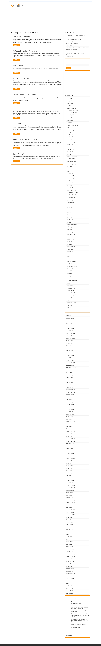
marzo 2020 (69, 353)
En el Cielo (69, 166)
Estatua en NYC (18, 65)
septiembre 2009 (70, 463)
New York (71, 136)
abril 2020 (68, 350)
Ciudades (69, 130)
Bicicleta (69, 120)
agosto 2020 (69, 340)
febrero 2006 (69, 527)
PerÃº (68, 256)
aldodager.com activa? (21, 78)
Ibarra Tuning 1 (18, 154)
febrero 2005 (69, 549)
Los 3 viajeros (17, 123)
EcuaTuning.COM (71, 164)
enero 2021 (68, 330)
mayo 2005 (68, 541)
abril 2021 (68, 326)
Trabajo (69, 297)
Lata (68, 212)
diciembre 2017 (69, 389)
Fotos (68, 185)
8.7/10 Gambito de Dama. (72, 43)
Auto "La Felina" (72, 110)
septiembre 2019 (70, 367)
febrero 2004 (69, 568)
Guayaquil (71, 132)
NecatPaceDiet (70, 239)
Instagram (69, 202)
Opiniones (69, 249)
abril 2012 (68, 426)
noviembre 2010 (70, 441)
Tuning (70, 114)
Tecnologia (70, 290)
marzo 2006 (69, 524)
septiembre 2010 (70, 443)
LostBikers (69, 219)
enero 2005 (68, 551)
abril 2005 (68, 544)
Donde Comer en (71, 156)
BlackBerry (71, 292)
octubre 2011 (69, 433)
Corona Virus (71, 278)
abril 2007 (68, 507)
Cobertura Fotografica (72, 142)
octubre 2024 (69, 318)
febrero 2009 (69, 480)
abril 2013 (68, 419)
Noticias (69, 244)
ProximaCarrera (71, 261)
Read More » (16, 45)
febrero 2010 (69, 453)
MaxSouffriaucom (71, 224)
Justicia (69, 205)
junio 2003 (68, 588)
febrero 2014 (69, 409)
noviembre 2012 (70, 421)
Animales (69, 103)
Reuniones (69, 268)
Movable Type (72, 294)
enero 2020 (68, 357)
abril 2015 (68, 399)
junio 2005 (68, 539)
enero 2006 (68, 529)
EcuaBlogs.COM (71, 161)
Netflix (68, 241)
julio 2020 (68, 343)
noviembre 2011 (70, 431)
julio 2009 (68, 468)
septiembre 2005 (70, 532)
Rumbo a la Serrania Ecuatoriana (25, 139)
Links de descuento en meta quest (74, 39)
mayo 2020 (68, 348)
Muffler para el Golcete (21, 36)
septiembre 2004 (70, 561)
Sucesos (69, 285)
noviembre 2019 (70, 362)
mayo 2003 (68, 590)
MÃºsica (69, 227)
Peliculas (69, 251)
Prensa (69, 259)
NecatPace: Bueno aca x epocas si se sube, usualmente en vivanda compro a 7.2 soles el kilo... (80, 615)
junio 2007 (68, 505)
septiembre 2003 (70, 581)
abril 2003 (68, 593)
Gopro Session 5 (72, 192)
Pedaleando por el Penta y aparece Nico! (76, 35)
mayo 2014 (68, 406)
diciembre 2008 (69, 485)
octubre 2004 (69, 558)
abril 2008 (68, 495)
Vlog (68, 307)
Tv (68, 300)
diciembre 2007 (69, 500)
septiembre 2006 (70, 514)
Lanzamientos (70, 210)
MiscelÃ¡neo (70, 234)
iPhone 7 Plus (72, 194)
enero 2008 (68, 497)
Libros (68, 217)
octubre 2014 (69, 404)
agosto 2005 (69, 534)
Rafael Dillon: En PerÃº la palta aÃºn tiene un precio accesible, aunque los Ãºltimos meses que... (79, 621)
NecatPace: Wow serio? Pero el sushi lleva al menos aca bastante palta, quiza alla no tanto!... (79, 626)
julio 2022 (68, 323)
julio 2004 (68, 566)
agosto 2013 (69, 416)
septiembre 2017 (70, 397)
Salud (68, 276)
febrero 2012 (69, 429)
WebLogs (69, 310)
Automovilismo (70, 108)
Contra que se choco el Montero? (24, 94)
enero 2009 (68, 482)
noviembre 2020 (70, 333)
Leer (68, 214)
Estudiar (69, 168)
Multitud (70, 178)
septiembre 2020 (70, 338)
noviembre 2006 (70, 509)
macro (70, 187)
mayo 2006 (68, 522)
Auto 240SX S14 (72, 112)
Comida (69, 144)
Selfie (68, 283)
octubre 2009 (69, 460)
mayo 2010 (68, 448)
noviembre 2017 (70, 392)
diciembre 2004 (69, 554)
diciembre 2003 (69, 573)
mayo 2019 (68, 377)
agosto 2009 (69, 465)
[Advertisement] (62, 14)
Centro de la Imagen (72, 125)
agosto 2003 (69, 583)
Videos (69, 305)
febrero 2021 (69, 328)
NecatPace (69, 237)
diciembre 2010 (69, 438)
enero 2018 (68, 387)
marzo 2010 (69, 451)
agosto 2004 (69, 563)
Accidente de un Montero (22, 109)
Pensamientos (70, 254)
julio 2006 (68, 517)
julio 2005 (68, 536)
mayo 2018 (68, 384)
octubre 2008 (69, 490)
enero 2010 (68, 456)
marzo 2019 (69, 382)
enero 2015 (68, 402)
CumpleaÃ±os (70, 149)
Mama (70, 182)
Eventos (69, 171)
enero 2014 (68, 411)
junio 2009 (68, 470)
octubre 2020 (69, 335)
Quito (70, 139)
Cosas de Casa (70, 147)
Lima (70, 134)
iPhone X (71, 197)
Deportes (69, 151)
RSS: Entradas (69, 635)
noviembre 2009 (70, 458)
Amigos (69, 100)
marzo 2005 (69, 546)
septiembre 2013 (70, 414)
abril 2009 (68, 475)
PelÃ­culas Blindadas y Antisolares (25, 51)
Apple (68, 105)
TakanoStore (70, 288)
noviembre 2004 (70, 556)
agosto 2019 (69, 370)
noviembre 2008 (70, 487)
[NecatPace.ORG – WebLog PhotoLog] (17, 5)
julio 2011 (68, 436)
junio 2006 (68, 519)
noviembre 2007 (70, 502)
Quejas (69, 263)
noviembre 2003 (70, 576)
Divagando (69, 154)
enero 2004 (68, 571)
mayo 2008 (68, 492)
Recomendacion (71, 266)
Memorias (69, 232)
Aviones (69, 117)
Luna (68, 222)
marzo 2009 (69, 478)
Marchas (71, 175)
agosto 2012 (69, 424)
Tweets (70, 270)
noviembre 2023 (70, 321)
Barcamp (71, 173)
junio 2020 (68, 345)
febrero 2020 (69, 355)
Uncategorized (70, 302)
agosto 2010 (69, 446)
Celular (69, 122)
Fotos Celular (70, 190)
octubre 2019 (69, 365)
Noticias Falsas (70, 246)
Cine (68, 127)
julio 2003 (68, 585)
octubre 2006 (69, 512)
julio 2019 (68, 372)
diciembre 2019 (69, 360)
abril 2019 (68, 379)
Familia (69, 181)
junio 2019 (68, 375)
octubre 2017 (69, 394)
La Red (68, 207)
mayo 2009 (68, 473)
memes (69, 229)
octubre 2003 (69, 578)
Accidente (69, 98)
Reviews (69, 273)
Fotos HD (69, 200)
